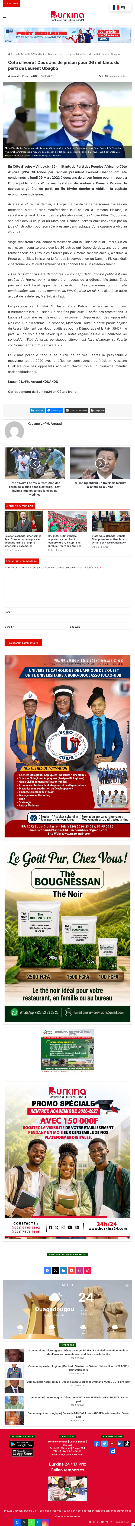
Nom (8, 611)
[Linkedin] (38, 1522)
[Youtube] (112, 1445)
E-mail (9, 626)
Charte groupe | (78, 1441)
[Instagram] (45, 1522)
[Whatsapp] (31, 1522)
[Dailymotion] (112, 1453)
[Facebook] (17, 1522)
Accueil (14, 54)
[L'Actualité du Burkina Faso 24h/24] (67, 16)
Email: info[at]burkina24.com (67, 1454)
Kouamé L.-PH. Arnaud (22, 76)
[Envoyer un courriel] (35, 76)
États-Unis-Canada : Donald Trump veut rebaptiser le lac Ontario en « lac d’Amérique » (109, 539)
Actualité (25, 54)
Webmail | (66, 1448)
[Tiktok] (127, 1445)
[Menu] (4, 17)
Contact (67, 1445)
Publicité (54, 1448)
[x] (104, 1445)
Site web (75, 626)
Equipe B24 (78, 1448)
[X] (24, 1522)
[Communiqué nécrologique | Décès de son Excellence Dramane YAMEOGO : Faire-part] (14, 1386)
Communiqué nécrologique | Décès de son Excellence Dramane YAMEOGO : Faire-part (78, 1381)
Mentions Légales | (58, 1441)
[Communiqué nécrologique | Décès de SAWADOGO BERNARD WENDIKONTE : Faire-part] (14, 1402)
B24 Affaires (122, 1522)
